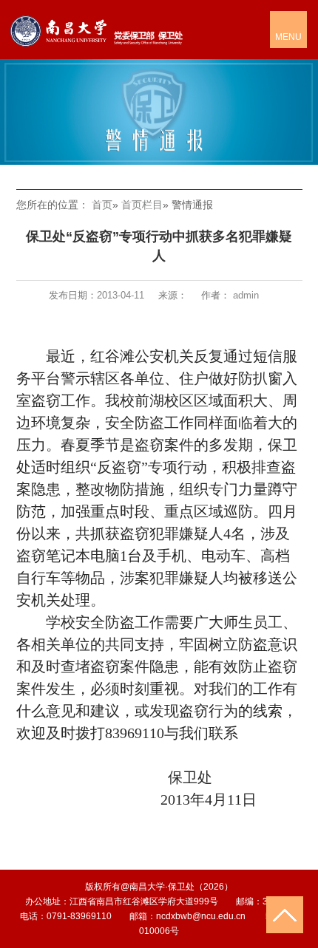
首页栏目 (142, 205)
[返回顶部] (284, 914)
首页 (102, 205)
